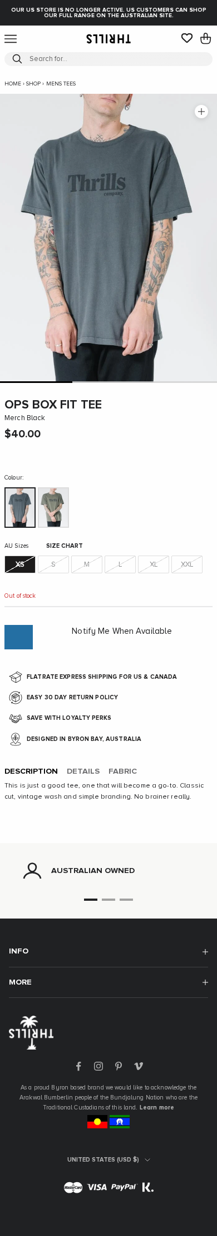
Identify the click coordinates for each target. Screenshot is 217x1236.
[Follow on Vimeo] (138, 1066)
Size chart (64, 546)
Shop (33, 84)
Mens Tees (61, 84)
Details (83, 771)
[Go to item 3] (181, 382)
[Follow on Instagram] (98, 1066)
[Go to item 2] (108, 382)
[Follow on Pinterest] (118, 1066)
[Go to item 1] (36, 382)
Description (31, 771)
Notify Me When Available (122, 631)
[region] (108, 871)
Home (12, 84)
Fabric (122, 771)
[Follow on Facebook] (78, 1066)
